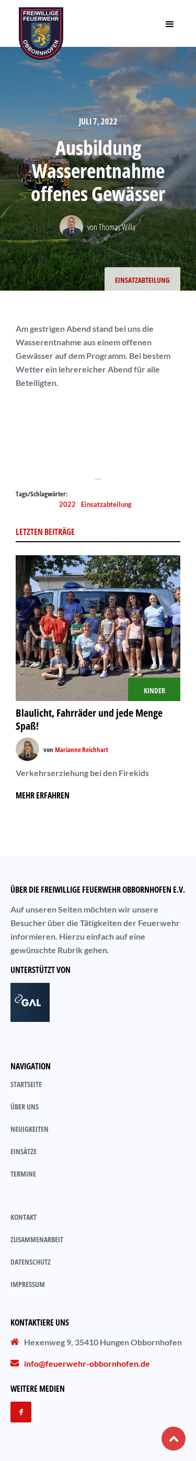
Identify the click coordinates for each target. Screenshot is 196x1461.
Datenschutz (30, 1262)
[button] (170, 23)
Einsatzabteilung (106, 504)
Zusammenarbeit (36, 1239)
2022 (67, 504)
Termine (23, 1174)
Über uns (24, 1107)
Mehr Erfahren (43, 795)
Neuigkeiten (29, 1129)
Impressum (27, 1284)
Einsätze (23, 1151)
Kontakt (23, 1217)
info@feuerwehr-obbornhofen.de (87, 1363)
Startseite (26, 1084)
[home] (41, 23)
